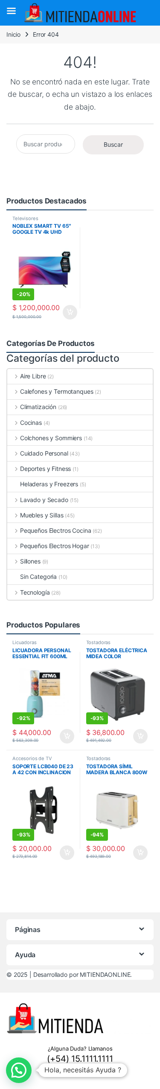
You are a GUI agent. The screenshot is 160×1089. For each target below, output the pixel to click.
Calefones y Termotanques (56, 391)
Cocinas (31, 422)
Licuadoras (24, 642)
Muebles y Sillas (42, 515)
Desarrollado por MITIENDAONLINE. (82, 974)
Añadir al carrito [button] (68, 312)
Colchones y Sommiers (51, 437)
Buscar (113, 144)
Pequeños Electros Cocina (55, 530)
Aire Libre (33, 376)
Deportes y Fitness (45, 468)
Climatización (38, 406)
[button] (19, 1070)
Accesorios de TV (32, 758)
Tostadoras (98, 642)
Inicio (13, 34)
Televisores (25, 218)
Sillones (30, 561)
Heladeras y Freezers (49, 484)
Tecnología (34, 592)
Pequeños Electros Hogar (54, 545)
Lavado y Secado (44, 499)
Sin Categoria (38, 576)
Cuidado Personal (44, 453)
